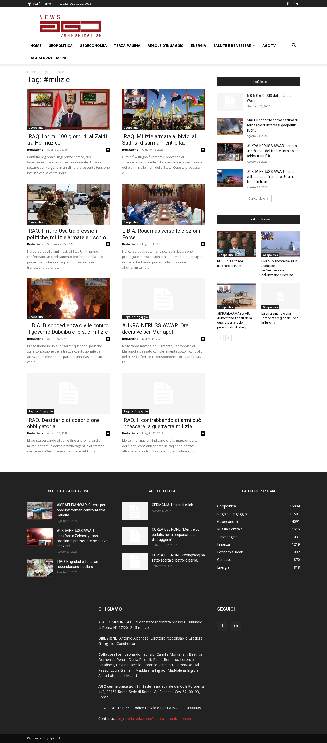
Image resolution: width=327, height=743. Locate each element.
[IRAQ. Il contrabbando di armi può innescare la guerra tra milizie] (163, 393)
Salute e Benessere (232, 45)
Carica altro (256, 198)
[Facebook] (287, 3)
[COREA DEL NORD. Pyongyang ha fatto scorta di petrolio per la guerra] (135, 561)
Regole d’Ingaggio (166, 45)
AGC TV (269, 45)
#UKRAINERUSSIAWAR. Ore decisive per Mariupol (155, 328)
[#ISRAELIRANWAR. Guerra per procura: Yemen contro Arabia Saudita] (40, 511)
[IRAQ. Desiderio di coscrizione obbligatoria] (68, 393)
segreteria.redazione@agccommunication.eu (154, 718)
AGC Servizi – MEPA (48, 57)
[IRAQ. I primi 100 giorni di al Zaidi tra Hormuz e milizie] (68, 109)
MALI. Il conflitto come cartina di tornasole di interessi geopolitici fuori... (272, 125)
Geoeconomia (93, 45)
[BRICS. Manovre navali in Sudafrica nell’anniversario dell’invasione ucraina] (280, 244)
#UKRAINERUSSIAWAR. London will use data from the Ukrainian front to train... (272, 177)
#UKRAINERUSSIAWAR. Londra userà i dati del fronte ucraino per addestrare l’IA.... (273, 151)
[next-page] (228, 338)
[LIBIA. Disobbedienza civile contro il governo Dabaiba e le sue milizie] (68, 298)
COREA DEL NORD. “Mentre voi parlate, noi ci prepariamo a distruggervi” (176, 534)
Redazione (35, 149)
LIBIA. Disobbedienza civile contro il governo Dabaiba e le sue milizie (68, 328)
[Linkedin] (296, 3)
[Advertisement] (207, 25)
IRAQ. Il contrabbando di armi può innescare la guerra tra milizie (161, 423)
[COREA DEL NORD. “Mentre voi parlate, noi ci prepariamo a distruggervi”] (135, 536)
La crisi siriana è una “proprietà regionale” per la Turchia (279, 317)
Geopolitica (61, 45)
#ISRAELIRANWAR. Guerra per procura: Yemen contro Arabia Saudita (81, 510)
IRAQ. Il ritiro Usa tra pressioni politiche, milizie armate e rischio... (68, 234)
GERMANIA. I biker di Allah (172, 505)
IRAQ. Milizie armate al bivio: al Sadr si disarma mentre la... (159, 139)
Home (36, 45)
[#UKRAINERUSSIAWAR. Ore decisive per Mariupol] (163, 298)
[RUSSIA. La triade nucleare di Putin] (236, 244)
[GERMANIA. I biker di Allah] (135, 511)
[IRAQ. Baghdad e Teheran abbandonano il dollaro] (40, 568)
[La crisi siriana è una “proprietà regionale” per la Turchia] (280, 296)
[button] (294, 46)
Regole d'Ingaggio (136, 317)
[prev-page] (220, 338)
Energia (198, 45)
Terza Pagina (127, 45)
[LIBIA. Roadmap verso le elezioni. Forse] (163, 204)
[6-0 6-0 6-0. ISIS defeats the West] (230, 102)
